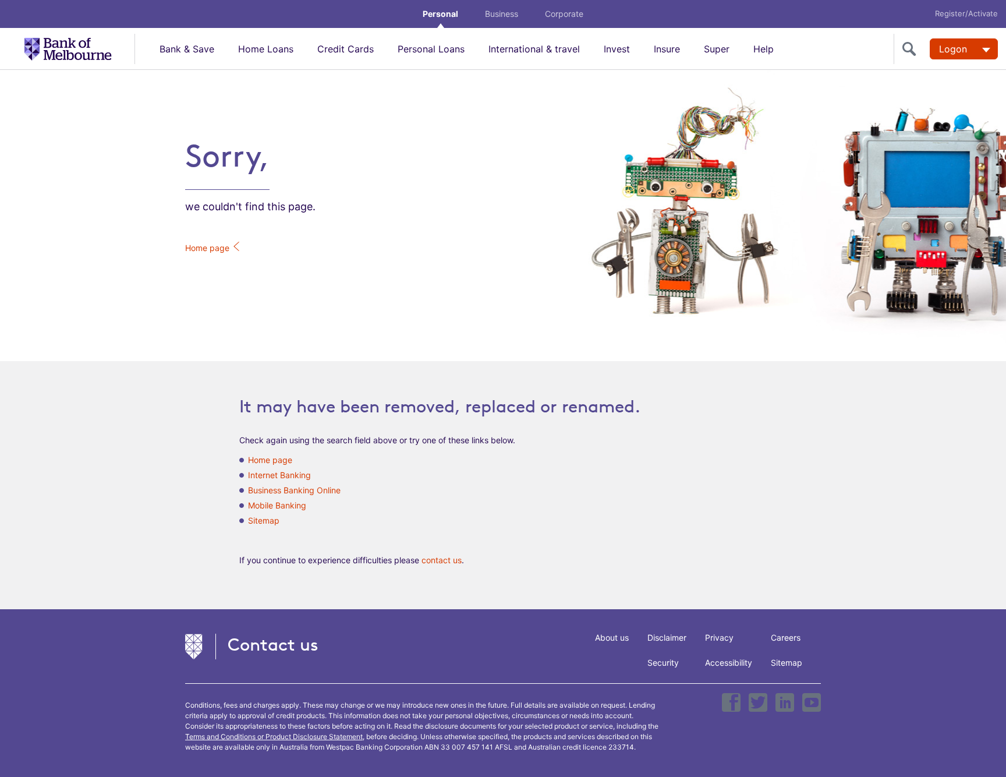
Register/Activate (966, 13)
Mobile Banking (277, 505)
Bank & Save (187, 49)
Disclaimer (666, 637)
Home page (208, 248)
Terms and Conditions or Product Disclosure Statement (274, 736)
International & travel (534, 49)
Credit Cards (345, 49)
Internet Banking (279, 475)
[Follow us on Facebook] (731, 702)
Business (501, 14)
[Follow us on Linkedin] (784, 702)
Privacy (719, 637)
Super (716, 49)
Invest (617, 49)
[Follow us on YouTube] (811, 702)
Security (663, 662)
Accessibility (728, 662)
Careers (785, 637)
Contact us (273, 644)
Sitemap (263, 520)
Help (763, 49)
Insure (667, 49)
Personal (440, 14)
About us (612, 637)
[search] (912, 49)
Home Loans (265, 49)
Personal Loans (431, 49)
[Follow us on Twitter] (758, 702)
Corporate (564, 14)
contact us (441, 560)
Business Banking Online (294, 490)
